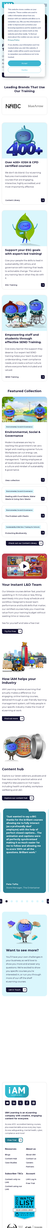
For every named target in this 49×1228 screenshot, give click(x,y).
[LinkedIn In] (14, 1103)
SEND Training (12, 377)
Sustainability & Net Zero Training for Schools (23, 527)
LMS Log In (31, 1179)
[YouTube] (7, 1103)
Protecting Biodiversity (16, 533)
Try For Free (10, 631)
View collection (12, 480)
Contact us (31, 1159)
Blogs (7, 1155)
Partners (30, 1167)
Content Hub (11, 1159)
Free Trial (12, 1140)
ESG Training (11, 285)
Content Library (12, 200)
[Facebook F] (27, 1103)
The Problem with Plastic (17, 516)
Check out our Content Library (22, 543)
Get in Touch (14, 990)
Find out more (11, 718)
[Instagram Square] (33, 1103)
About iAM (31, 1155)
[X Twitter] (20, 1103)
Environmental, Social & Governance (19, 427)
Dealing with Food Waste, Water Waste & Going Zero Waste (20, 497)
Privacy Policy (13, 40)
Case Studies (11, 1163)
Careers (29, 1163)
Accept (24, 63)
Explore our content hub (16, 798)
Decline (25, 70)
